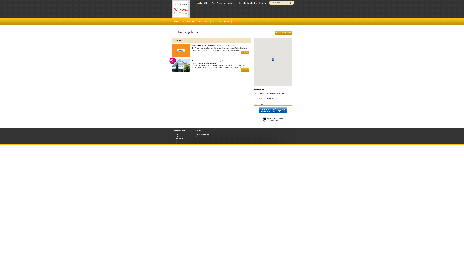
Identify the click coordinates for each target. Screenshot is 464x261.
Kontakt (250, 3)
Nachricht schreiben (202, 137)
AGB (177, 137)
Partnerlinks (203, 21)
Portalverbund (188, 21)
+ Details (245, 53)
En (207, 3)
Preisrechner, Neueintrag (225, 3)
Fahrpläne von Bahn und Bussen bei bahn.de (273, 94)
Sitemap (178, 141)
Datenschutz (180, 143)
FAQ (255, 3)
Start (213, 3)
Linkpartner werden (202, 135)
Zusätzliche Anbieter (221, 21)
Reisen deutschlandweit (181, 9)
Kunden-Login (241, 3)
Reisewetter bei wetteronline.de (269, 98)
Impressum (263, 3)
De (201, 3)
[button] (273, 60)
